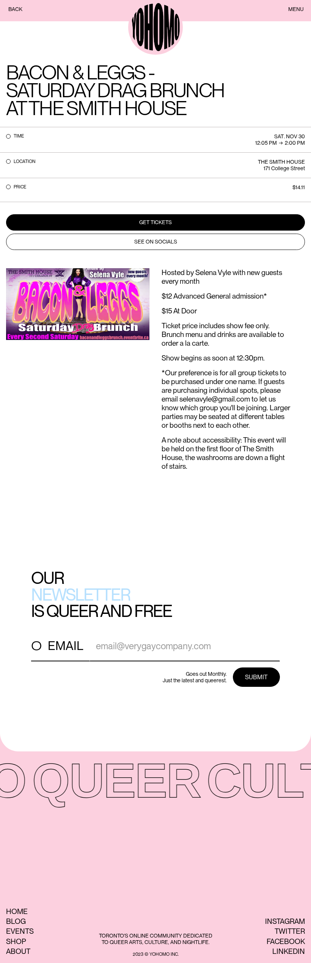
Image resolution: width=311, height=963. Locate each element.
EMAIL (65, 645)
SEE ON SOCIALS (155, 242)
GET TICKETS (155, 222)
